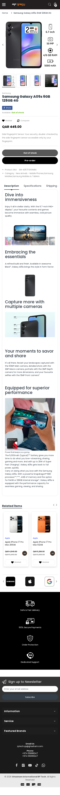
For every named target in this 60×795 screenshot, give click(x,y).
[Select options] (24, 553)
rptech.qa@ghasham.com (30, 746)
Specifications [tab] (32, 186)
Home (5, 13)
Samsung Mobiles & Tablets (26, 176)
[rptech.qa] (18, 4)
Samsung (6, 93)
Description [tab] (11, 186)
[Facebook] (16, 766)
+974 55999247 (30, 756)
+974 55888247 (30, 753)
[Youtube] (30, 766)
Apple (7, 538)
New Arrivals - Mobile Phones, (30, 173)
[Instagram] (23, 766)
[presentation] (53, 505)
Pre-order (30, 160)
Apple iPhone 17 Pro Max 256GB (14, 543)
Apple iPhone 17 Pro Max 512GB (42, 543)
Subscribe (30, 697)
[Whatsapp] (43, 766)
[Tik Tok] (36, 766)
